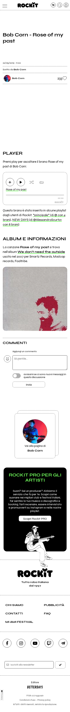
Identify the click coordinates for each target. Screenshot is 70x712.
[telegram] (63, 643)
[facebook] (7, 643)
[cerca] (59, 5)
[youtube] (35, 643)
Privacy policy (43, 700)
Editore (33, 684)
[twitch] (49, 643)
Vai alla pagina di (35, 448)
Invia (29, 384)
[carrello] (53, 5)
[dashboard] (66, 5)
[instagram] (21, 643)
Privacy (2, 696)
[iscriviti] (60, 664)
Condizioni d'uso (27, 700)
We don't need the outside (41, 252)
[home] (28, 4)
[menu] (4, 5)
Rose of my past (16, 189)
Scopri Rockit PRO (35, 518)
